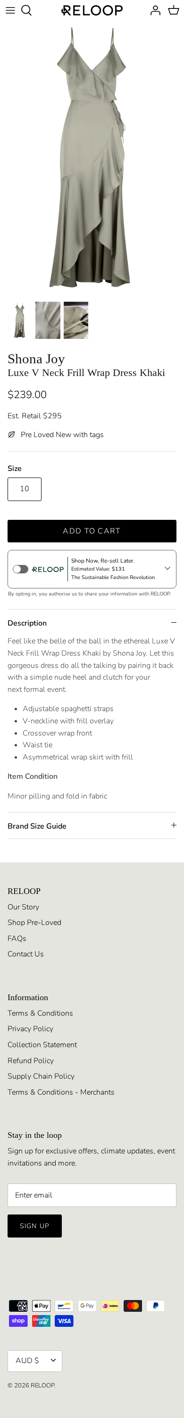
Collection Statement (42, 1045)
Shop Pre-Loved (34, 922)
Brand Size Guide (37, 826)
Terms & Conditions (40, 1013)
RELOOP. (43, 1385)
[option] (92, 158)
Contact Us (26, 954)
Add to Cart (92, 531)
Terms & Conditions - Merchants (61, 1092)
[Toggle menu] (10, 10)
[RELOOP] (92, 10)
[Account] (152, 10)
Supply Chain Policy (41, 1076)
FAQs (17, 938)
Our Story (23, 907)
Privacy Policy (30, 1029)
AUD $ (27, 1360)
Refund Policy (31, 1061)
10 (24, 489)
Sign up (35, 1226)
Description (27, 623)
